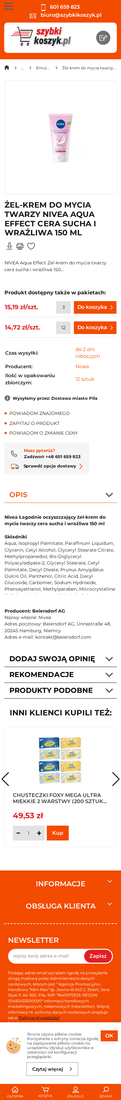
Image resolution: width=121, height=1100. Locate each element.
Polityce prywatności (39, 1017)
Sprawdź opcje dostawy (49, 465)
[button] (116, 779)
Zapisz (98, 956)
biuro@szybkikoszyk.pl (70, 15)
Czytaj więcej (47, 1069)
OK (109, 1036)
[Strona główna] (6, 68)
